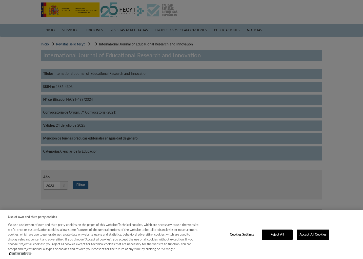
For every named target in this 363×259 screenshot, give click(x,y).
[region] (181, 234)
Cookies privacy (20, 254)
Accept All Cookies (313, 234)
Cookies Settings (242, 234)
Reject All (277, 234)
